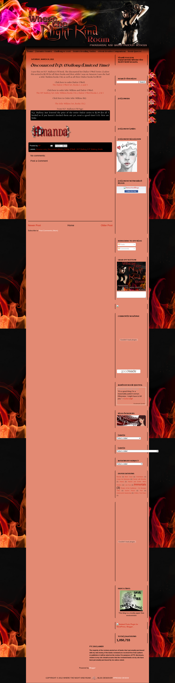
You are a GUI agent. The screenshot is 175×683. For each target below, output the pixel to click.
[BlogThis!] (58, 146)
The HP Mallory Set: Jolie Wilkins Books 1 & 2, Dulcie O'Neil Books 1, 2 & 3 (70, 93)
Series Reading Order (84, 51)
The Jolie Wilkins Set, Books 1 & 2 (70, 104)
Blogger (92, 668)
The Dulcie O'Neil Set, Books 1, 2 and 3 (70, 85)
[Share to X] (61, 146)
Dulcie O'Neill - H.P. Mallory (75, 149)
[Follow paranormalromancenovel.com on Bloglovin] (127, 171)
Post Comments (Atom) (48, 231)
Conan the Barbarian (123, 479)
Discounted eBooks (55, 149)
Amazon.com (41, 149)
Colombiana (139, 476)
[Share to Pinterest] (66, 146)
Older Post (106, 225)
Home (30, 51)
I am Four (128, 485)
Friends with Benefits (139, 479)
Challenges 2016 (62, 51)
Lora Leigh (128, 399)
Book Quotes (134, 51)
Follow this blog (131, 191)
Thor (141, 490)
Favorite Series (43, 51)
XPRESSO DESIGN (121, 678)
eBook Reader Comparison (112, 51)
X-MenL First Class (140, 493)
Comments (124, 249)
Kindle (100, 149)
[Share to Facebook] (63, 146)
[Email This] (56, 146)
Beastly (119, 476)
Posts (122, 244)
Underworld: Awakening (124, 493)
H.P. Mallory (92, 149)
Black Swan (129, 476)
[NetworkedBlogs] (131, 188)
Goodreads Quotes (139, 403)
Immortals (140, 484)
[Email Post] (51, 146)
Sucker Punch (130, 490)
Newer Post (34, 225)
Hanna (122, 481)
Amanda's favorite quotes (128, 388)
